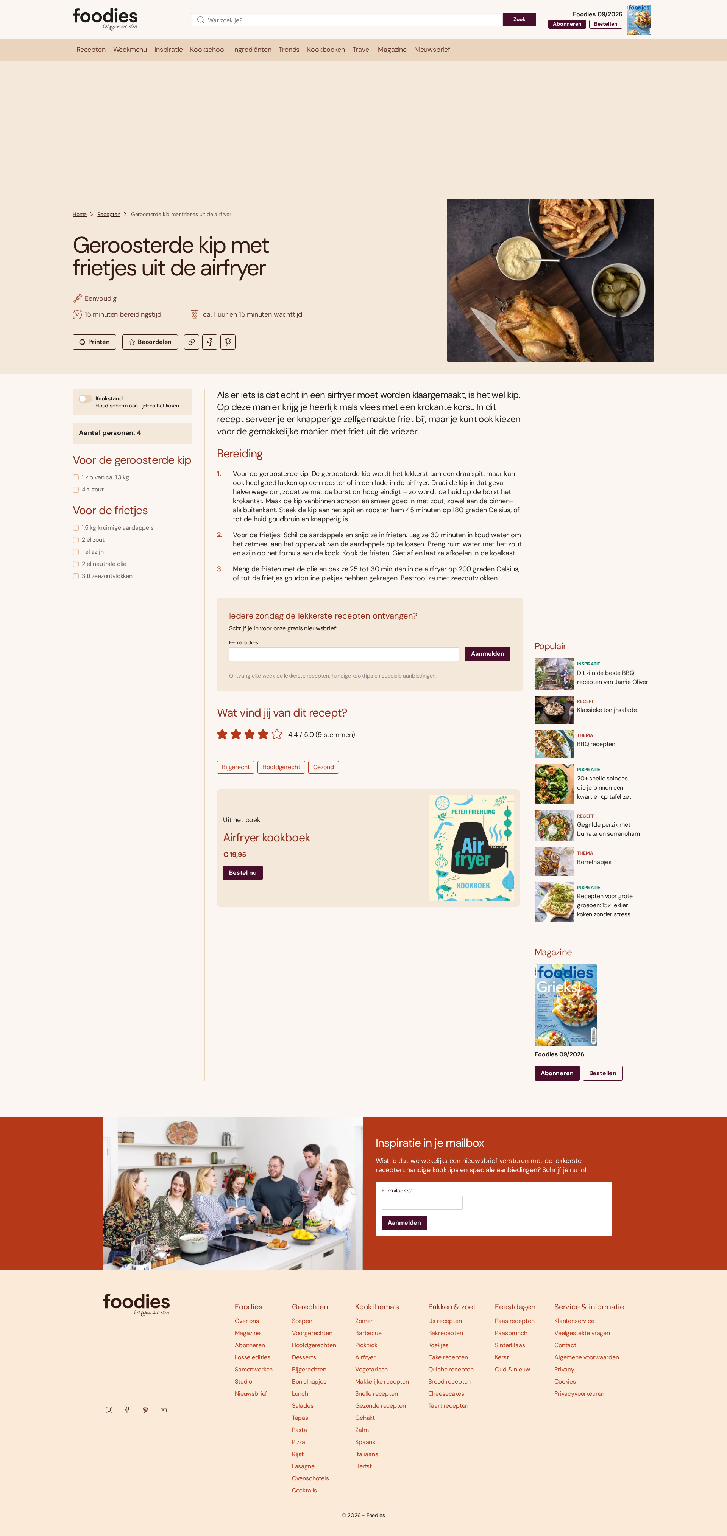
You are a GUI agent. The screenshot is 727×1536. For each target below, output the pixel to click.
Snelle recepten (376, 1394)
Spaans (365, 1442)
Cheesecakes (446, 1394)
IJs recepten (445, 1321)
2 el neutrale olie (104, 564)
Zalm (361, 1430)
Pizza (298, 1442)
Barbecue (368, 1333)
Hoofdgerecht (281, 767)
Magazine (248, 1333)
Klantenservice (574, 1321)
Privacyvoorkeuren (579, 1394)
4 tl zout (93, 489)
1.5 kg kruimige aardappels (118, 528)
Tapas (300, 1418)
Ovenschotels (310, 1478)
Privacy (564, 1369)
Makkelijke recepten (382, 1381)
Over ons (247, 1321)
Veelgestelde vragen (582, 1333)
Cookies (565, 1381)
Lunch (300, 1394)
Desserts (304, 1357)
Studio (243, 1381)
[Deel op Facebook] (209, 342)
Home (80, 214)
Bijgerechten (309, 1369)
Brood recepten (449, 1381)
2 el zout (93, 540)
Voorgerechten (312, 1333)
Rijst (298, 1454)
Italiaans (366, 1454)
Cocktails (304, 1490)
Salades (303, 1406)
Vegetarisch (371, 1369)
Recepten (108, 214)
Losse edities (252, 1357)
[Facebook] (127, 1410)
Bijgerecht (236, 767)
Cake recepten (448, 1357)
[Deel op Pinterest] (228, 342)
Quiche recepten (451, 1369)
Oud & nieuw (512, 1369)
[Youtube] (164, 1410)
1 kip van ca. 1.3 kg (105, 477)
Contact (565, 1345)
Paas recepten (514, 1321)
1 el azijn (92, 552)
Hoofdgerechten (314, 1345)
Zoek (519, 19)
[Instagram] (109, 1410)
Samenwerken (254, 1369)
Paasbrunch (511, 1333)
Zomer (364, 1321)
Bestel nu (243, 873)
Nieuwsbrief (251, 1394)
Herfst (363, 1466)
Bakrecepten (445, 1333)
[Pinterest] (145, 1410)
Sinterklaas (510, 1345)
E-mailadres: (244, 642)
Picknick (366, 1345)
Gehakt (365, 1418)
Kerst (502, 1357)
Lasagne (303, 1466)
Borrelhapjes (309, 1381)
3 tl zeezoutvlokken (107, 576)
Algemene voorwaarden (586, 1357)
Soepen (302, 1321)
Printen (99, 342)
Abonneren (567, 23)
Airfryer (365, 1357)
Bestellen (606, 23)
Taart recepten (448, 1406)
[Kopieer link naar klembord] (191, 342)
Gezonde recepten (380, 1406)
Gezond (323, 767)
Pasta (299, 1430)
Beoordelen (155, 342)
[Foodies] (126, 19)
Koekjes (438, 1345)
